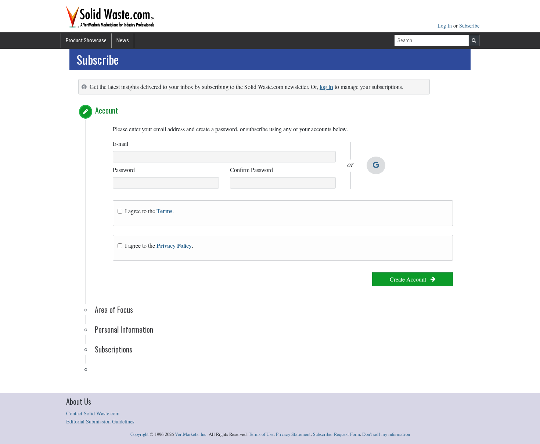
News (122, 40)
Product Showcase (86, 40)
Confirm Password (251, 169)
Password (124, 169)
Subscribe (469, 25)
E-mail (120, 143)
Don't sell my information (386, 434)
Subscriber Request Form (336, 434)
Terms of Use (261, 434)
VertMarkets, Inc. (191, 434)
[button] (85, 112)
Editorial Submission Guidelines (100, 421)
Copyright (139, 434)
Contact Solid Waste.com (92, 413)
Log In (445, 25)
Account (106, 110)
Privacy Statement (293, 434)
